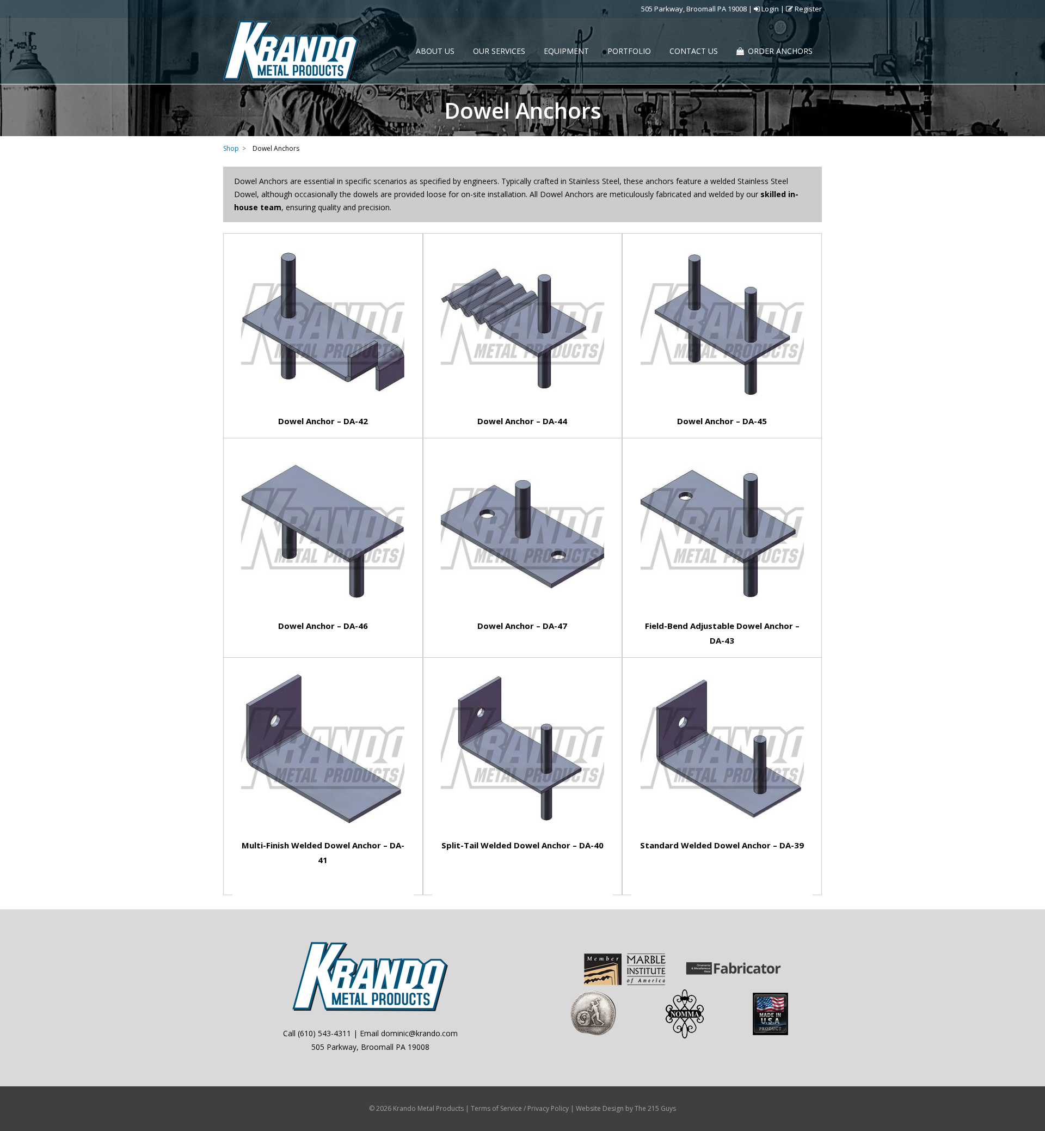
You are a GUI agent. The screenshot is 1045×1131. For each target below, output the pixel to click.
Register (807, 9)
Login (769, 9)
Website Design (600, 1108)
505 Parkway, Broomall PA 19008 (694, 9)
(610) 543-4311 (324, 1033)
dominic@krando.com (419, 1033)
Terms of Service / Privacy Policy (520, 1108)
